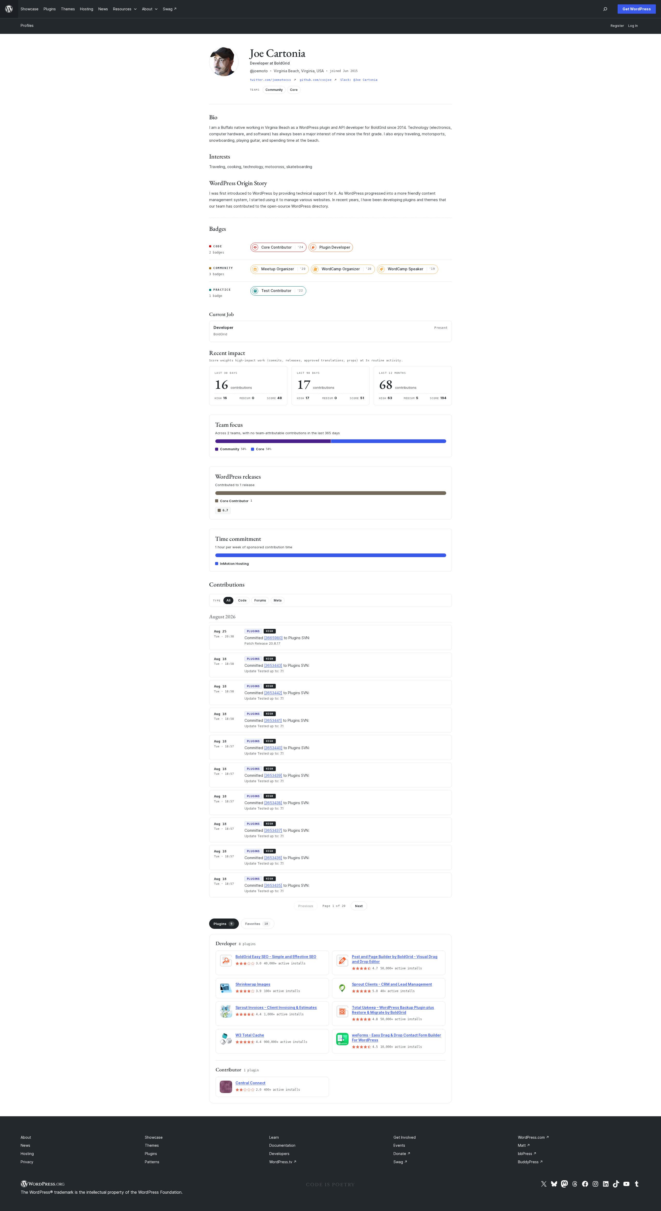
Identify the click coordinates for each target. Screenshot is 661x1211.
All (228, 600)
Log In (633, 26)
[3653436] (273, 858)
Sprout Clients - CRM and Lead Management (392, 984)
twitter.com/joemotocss (271, 80)
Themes (152, 1145)
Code (242, 600)
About (26, 1137)
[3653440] (273, 748)
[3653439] (273, 775)
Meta (277, 600)
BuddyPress (530, 1162)
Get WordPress (637, 9)
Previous (305, 906)
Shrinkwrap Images (252, 984)
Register (617, 26)
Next (359, 906)
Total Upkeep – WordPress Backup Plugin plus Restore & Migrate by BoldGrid (393, 1010)
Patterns (152, 1162)
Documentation (282, 1145)
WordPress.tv (283, 1162)
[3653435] (273, 885)
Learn (274, 1137)
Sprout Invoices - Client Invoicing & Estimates (276, 1007)
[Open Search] (605, 9)
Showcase (154, 1137)
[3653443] (273, 665)
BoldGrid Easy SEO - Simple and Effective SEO (275, 956)
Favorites (256, 924)
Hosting (27, 1153)
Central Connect (250, 1083)
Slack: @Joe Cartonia (358, 80)
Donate (402, 1153)
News (25, 1145)
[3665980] (273, 638)
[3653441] (273, 720)
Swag (400, 1162)
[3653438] (273, 803)
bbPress (527, 1153)
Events (399, 1145)
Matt (524, 1145)
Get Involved (405, 1137)
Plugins (223, 924)
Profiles (27, 25)
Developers (279, 1153)
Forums (260, 600)
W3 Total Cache (249, 1035)
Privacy (27, 1162)
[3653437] (273, 830)
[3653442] (273, 693)
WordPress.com (533, 1137)
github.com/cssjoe (316, 80)
